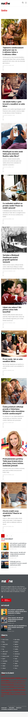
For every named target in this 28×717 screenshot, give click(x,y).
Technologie (5, 693)
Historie (16, 646)
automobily (5, 681)
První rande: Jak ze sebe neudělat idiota (13, 360)
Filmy (3, 646)
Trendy (16, 661)
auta (3, 678)
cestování (19, 681)
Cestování (5, 644)
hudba (12, 682)
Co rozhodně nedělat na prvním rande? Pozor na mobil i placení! (13, 205)
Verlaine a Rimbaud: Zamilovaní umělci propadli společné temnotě (11, 258)
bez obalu (11, 680)
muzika (21, 685)
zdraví (8, 694)
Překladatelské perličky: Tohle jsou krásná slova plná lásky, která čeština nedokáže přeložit (13, 462)
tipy (11, 693)
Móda (2, 687)
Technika (4, 661)
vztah (24, 692)
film (2, 682)
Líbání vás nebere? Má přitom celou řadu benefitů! (12, 309)
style (15, 689)
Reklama (11, 707)
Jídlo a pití (5, 651)
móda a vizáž (6, 687)
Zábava (12, 694)
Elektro (16, 644)
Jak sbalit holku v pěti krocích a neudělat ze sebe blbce (14, 104)
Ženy (16, 668)
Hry (3, 649)
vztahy (2, 694)
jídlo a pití (19, 682)
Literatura (17, 654)
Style (16, 658)
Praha (19, 687)
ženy (2, 696)
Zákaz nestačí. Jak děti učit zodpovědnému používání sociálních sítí (18, 554)
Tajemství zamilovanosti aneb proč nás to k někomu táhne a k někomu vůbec (13, 51)
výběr (5, 694)
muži (24, 685)
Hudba (16, 649)
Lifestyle (4, 654)
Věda (16, 663)
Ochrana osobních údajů (9, 709)
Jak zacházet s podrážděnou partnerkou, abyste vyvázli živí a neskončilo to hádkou (18, 545)
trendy (18, 693)
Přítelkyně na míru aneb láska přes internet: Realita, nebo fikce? (13, 153)
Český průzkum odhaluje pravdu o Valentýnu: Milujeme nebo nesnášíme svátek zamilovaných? (13, 410)
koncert (23, 682)
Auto (8, 678)
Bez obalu (17, 639)
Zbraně (16, 666)
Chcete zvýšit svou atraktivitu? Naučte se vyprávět (12, 513)
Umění (4, 663)
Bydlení (16, 642)
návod (16, 687)
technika (21, 690)
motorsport (16, 685)
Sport (3, 658)
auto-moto (15, 678)
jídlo (15, 682)
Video (3, 666)
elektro (24, 680)
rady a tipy (4, 690)
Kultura (16, 651)
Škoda (15, 694)
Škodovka (24, 694)
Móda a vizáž (5, 656)
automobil (24, 678)
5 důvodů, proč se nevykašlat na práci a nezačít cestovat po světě (18, 563)
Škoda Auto (19, 694)
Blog (3, 642)
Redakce (18, 707)
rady (22, 687)
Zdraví (4, 668)
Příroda (16, 656)
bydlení (15, 680)
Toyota (13, 692)
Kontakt (4, 707)
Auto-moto (5, 639)
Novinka (11, 687)
